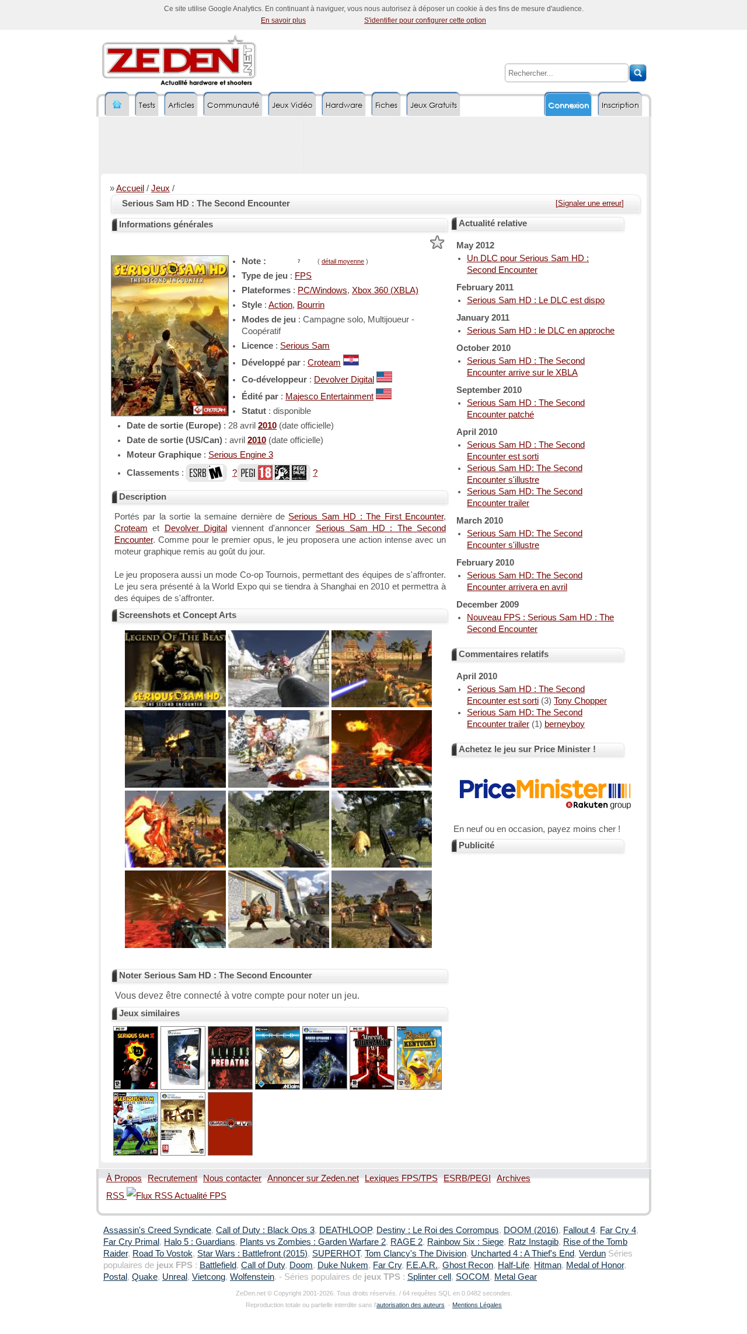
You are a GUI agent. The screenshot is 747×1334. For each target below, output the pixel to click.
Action (280, 305)
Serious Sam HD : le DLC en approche (541, 330)
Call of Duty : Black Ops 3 (265, 1230)
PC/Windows (322, 290)
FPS (303, 275)
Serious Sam (305, 345)
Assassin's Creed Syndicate (157, 1230)
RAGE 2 (406, 1242)
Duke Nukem (342, 1265)
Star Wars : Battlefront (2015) (252, 1253)
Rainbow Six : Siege (465, 1242)
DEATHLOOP (345, 1230)
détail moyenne (343, 261)
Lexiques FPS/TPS (401, 1178)
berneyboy (564, 724)
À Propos (124, 1178)
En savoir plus (283, 20)
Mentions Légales (477, 1304)
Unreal (174, 1277)
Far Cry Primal (131, 1242)
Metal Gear (515, 1277)
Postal (115, 1277)
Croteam (324, 362)
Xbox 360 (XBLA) (385, 290)
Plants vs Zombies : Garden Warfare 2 (313, 1242)
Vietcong (208, 1277)
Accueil (130, 188)
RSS (116, 1195)
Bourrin (310, 305)
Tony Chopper (580, 700)
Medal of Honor (595, 1265)
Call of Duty (263, 1265)
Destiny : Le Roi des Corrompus (437, 1230)
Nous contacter (232, 1178)
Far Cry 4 (618, 1230)
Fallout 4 (579, 1230)
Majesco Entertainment (329, 396)
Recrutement (172, 1178)
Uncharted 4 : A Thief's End (522, 1253)
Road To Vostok (162, 1253)
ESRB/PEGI (467, 1178)
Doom (301, 1265)
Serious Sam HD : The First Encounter (366, 516)
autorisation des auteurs (410, 1304)
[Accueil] (117, 104)
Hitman (547, 1265)
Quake (145, 1277)
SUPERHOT (336, 1253)
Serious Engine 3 (240, 454)
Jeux (160, 188)
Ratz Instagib (533, 1242)
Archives (513, 1178)
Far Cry (387, 1265)
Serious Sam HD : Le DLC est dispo (536, 300)
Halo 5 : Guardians (199, 1242)
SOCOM (473, 1277)
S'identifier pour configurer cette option (425, 20)
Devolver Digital (344, 379)
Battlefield (218, 1265)
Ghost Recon (467, 1265)
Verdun (592, 1253)
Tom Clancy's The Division (415, 1253)
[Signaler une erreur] (590, 203)
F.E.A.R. (422, 1265)
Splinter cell (429, 1277)
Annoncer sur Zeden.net (313, 1178)
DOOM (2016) (531, 1230)
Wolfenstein (252, 1277)
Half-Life (513, 1265)
